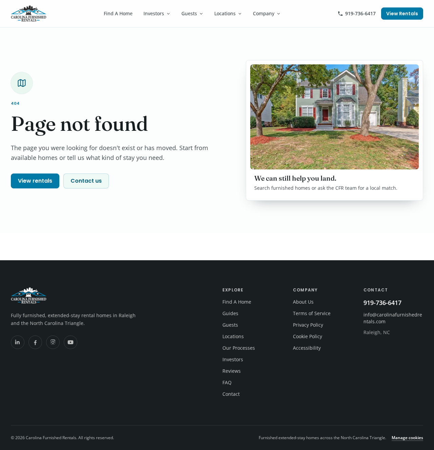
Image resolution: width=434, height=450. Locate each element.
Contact (231, 394)
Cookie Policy (307, 336)
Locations (225, 13)
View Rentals (402, 13)
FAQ (227, 382)
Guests (189, 13)
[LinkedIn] (17, 342)
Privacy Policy (308, 325)
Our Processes (238, 348)
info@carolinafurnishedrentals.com (392, 318)
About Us (303, 302)
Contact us (86, 181)
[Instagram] (53, 342)
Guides (230, 313)
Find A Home (118, 13)
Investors (153, 13)
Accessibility (307, 348)
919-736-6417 (360, 13)
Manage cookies (407, 438)
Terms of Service (312, 313)
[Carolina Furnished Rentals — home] (28, 13)
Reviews (231, 371)
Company (263, 13)
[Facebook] (35, 342)
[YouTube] (70, 342)
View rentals (35, 181)
